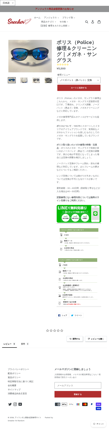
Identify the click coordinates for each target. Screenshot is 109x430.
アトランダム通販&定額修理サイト (28, 418)
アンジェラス (50, 17)
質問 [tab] (23, 343)
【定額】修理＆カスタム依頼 (54, 25)
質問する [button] (76, 339)
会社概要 (12, 385)
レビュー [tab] (7, 343)
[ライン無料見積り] (79, 222)
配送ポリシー (14, 373)
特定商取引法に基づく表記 (20, 381)
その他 (63, 21)
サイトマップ (14, 389)
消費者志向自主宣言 (17, 393)
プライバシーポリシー (18, 369)
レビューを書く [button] (97, 339)
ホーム (37, 17)
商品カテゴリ (48, 21)
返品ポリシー (14, 377)
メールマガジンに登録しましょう (72, 369)
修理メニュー (63, 74)
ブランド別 (68, 17)
